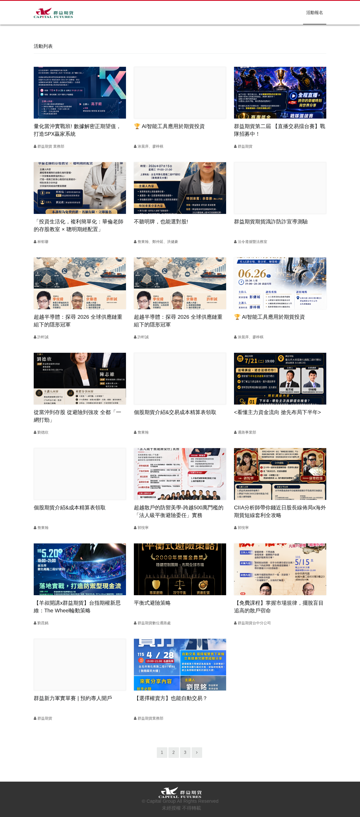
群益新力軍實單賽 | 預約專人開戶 (73, 698)
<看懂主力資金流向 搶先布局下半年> (277, 412)
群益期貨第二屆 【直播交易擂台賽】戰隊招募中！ (279, 130)
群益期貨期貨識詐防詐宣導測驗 (271, 221)
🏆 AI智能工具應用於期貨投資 (169, 126)
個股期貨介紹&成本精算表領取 (70, 507)
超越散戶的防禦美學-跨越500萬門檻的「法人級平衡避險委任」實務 (178, 511)
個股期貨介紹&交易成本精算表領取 (175, 412)
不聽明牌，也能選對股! (161, 221)
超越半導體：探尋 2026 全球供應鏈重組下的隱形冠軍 (78, 320)
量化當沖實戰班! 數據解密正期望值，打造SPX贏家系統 (77, 130)
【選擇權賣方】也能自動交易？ (171, 698)
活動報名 (314, 12)
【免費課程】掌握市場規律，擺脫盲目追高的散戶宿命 (279, 606)
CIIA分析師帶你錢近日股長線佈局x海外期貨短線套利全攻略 (280, 511)
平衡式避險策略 (152, 603)
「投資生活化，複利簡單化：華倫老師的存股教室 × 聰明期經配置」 (78, 225)
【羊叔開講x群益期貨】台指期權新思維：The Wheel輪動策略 (77, 606)
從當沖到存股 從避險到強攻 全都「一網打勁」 (77, 416)
